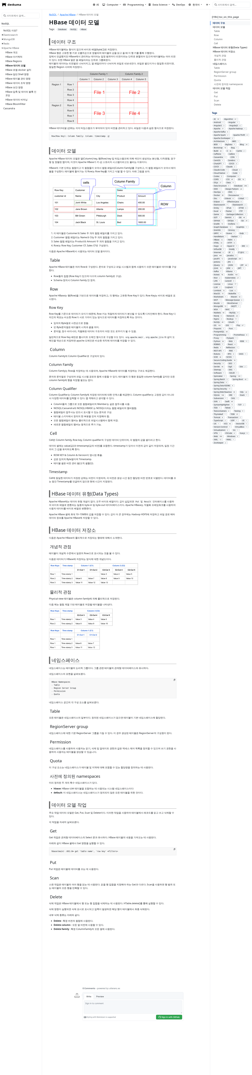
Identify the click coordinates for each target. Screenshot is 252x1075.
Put (216, 96)
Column (218, 39)
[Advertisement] (128, 960)
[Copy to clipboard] (174, 679)
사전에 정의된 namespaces (228, 84)
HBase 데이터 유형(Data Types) (230, 47)
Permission (220, 76)
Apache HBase (68, 14)
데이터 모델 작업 (221, 88)
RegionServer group (225, 72)
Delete (217, 104)
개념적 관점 (220, 55)
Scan (216, 100)
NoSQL (53, 14)
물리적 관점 (220, 59)
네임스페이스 (220, 63)
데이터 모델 (219, 27)
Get (216, 92)
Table (217, 31)
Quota (217, 80)
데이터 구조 (219, 23)
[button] (111, 5)
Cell (216, 43)
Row (216, 35)
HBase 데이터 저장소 (224, 51)
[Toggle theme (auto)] (208, 5)
